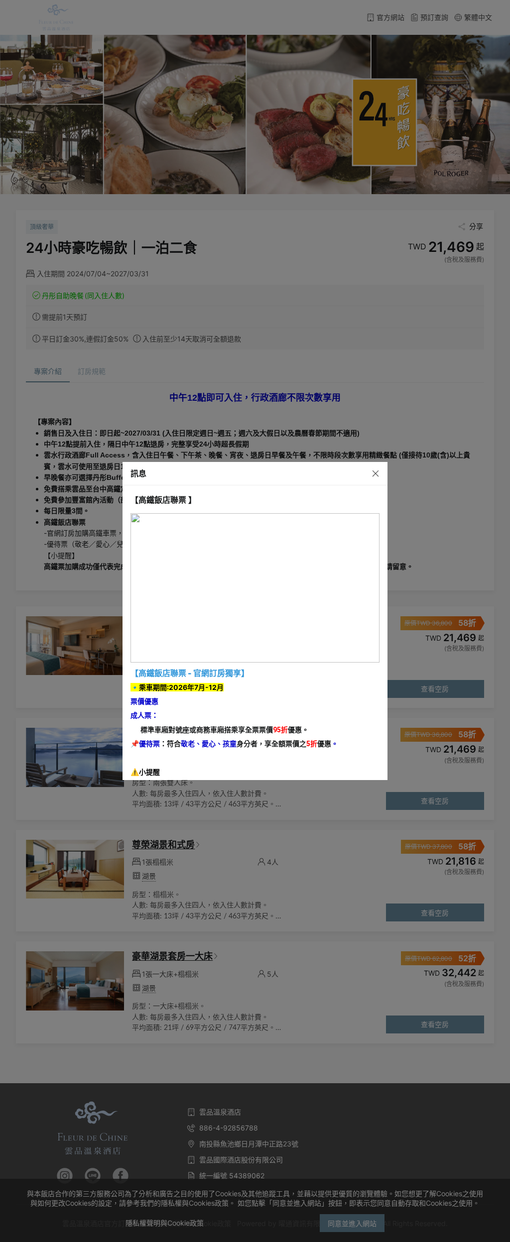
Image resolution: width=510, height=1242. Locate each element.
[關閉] (367, 473)
